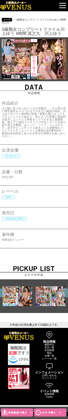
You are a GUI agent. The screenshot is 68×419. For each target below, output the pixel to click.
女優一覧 (49, 355)
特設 (49, 353)
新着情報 (49, 394)
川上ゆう (11, 156)
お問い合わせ (49, 375)
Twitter (49, 396)
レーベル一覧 (49, 358)
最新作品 (49, 344)
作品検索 (49, 350)
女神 (8, 197)
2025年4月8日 (14, 218)
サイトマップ (49, 378)
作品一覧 (49, 347)
